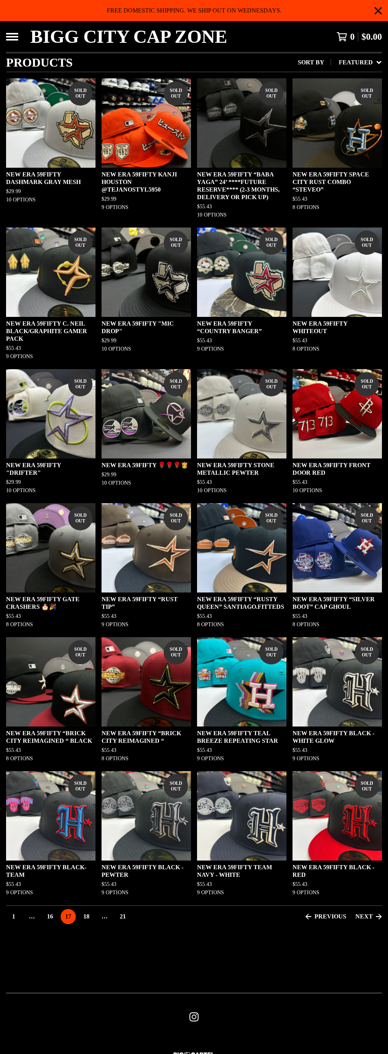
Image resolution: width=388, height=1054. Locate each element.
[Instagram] (194, 1017)
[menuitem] (340, 62)
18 (86, 916)
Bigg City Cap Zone (128, 36)
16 (50, 916)
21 (123, 916)
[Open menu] (12, 36)
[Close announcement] (378, 10)
